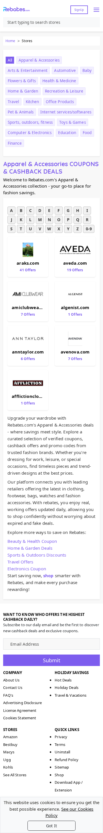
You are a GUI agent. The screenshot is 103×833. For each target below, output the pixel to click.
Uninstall (62, 752)
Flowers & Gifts (22, 80)
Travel (13, 101)
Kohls (8, 767)
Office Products (60, 101)
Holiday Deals (66, 687)
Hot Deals (63, 680)
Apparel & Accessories (39, 60)
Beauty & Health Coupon (32, 541)
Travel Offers (20, 562)
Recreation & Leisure (64, 91)
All (10, 60)
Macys (8, 752)
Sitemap (62, 767)
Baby (87, 70)
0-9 (89, 228)
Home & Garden (23, 91)
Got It (51, 825)
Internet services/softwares (66, 112)
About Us (11, 680)
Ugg (7, 759)
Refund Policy (66, 759)
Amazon (10, 736)
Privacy (61, 736)
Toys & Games (72, 122)
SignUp (79, 10)
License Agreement (19, 710)
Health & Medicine (59, 80)
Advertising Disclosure (22, 702)
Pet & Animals (21, 112)
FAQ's (8, 695)
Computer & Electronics (30, 132)
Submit (51, 660)
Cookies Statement (19, 717)
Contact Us (12, 687)
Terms (60, 744)
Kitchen (32, 101)
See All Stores (14, 774)
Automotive (65, 70)
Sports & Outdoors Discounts (36, 555)
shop (48, 575)
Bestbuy (10, 744)
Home (10, 40)
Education (67, 132)
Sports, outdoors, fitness (30, 122)
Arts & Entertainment (28, 70)
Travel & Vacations (70, 695)
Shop (59, 774)
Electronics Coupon (26, 568)
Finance (15, 143)
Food (87, 132)
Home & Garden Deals (29, 548)
